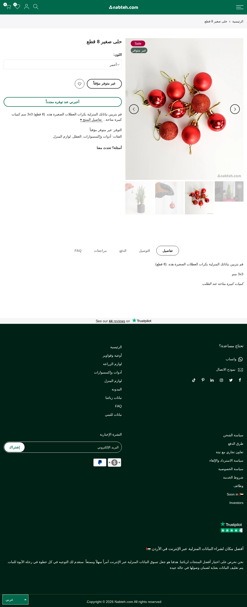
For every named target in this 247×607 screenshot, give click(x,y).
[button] (15, 599)
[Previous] (235, 109)
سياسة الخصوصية (230, 469)
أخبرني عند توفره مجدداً (62, 102)
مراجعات (100, 251)
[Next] (134, 109)
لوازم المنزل (62, 136)
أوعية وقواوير (112, 355)
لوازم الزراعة (112, 364)
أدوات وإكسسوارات (97, 136)
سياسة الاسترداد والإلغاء (226, 460)
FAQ (78, 251)
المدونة (117, 389)
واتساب (231, 359)
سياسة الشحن (233, 435)
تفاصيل (168, 251)
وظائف (238, 486)
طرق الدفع (235, 443)
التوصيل (144, 251)
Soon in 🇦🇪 (235, 494)
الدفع (122, 251)
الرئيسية (237, 21)
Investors (236, 503)
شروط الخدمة (233, 477)
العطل (77, 136)
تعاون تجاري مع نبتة (229, 452)
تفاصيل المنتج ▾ (91, 119)
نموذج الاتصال (225, 369)
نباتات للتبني (113, 414)
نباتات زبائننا (113, 398)
